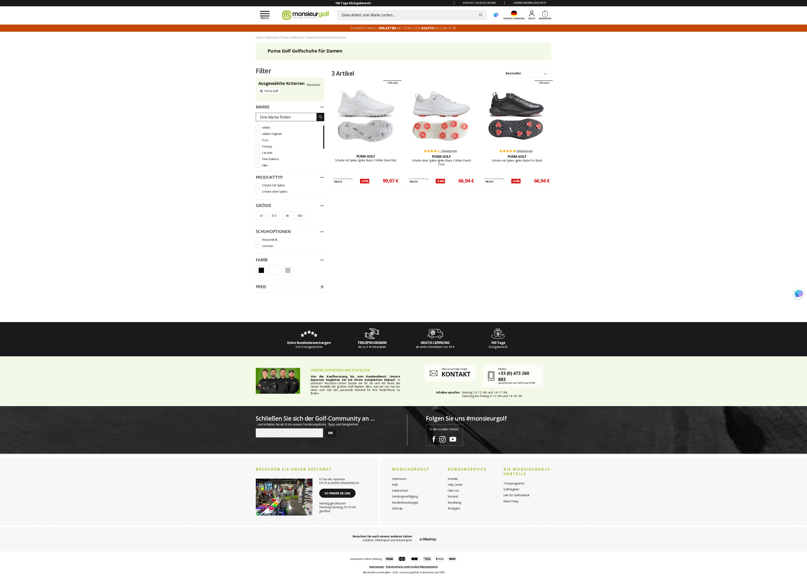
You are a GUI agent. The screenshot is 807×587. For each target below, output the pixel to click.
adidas (266, 127)
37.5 (274, 216)
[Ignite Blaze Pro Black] (517, 115)
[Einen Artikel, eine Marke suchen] (480, 15)
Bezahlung (454, 502)
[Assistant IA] (496, 15)
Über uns (453, 490)
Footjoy (267, 146)
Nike (265, 165)
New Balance (270, 159)
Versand (453, 496)
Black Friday (510, 501)
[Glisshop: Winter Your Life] (305, 15)
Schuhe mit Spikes (273, 185)
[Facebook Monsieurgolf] (433, 438)
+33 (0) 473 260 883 (513, 376)
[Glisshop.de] (427, 539)
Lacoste (267, 153)
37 (261, 216)
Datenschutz (400, 490)
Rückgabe (454, 508)
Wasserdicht (270, 240)
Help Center (455, 485)
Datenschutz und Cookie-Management (412, 567)
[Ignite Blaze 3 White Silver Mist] (365, 115)
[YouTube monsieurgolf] (453, 438)
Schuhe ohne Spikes (274, 191)
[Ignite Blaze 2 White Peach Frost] (441, 115)
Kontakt (453, 479)
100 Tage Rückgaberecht (353, 3)
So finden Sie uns (337, 493)
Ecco (265, 140)
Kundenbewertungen (405, 502)
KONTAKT (455, 374)
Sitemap (397, 508)
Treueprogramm (514, 483)
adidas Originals (272, 134)
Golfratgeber (511, 489)
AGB (395, 485)
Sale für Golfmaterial (516, 495)
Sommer (267, 246)
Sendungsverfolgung (405, 496)
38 (287, 216)
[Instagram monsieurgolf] (442, 438)
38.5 (300, 216)
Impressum (399, 479)
